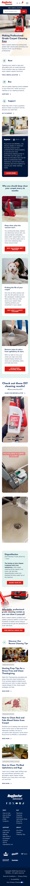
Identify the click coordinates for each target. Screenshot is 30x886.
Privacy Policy (22, 876)
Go (24, 11)
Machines (19, 813)
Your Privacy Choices (13, 882)
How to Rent (7, 815)
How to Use (6, 813)
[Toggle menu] (27, 3)
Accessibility (15, 879)
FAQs (4, 819)
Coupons (6, 821)
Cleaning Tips (20, 834)
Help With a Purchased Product (6, 838)
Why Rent (6, 817)
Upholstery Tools (21, 819)
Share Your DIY (15, 582)
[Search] (17, 3)
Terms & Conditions (9, 876)
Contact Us (6, 830)
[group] (15, 419)
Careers (18, 832)
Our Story (19, 830)
